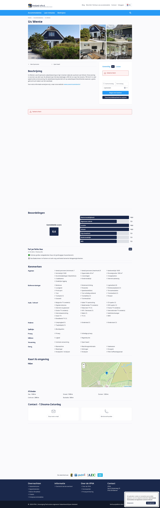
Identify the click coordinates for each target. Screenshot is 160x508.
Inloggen (121, 5)
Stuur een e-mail (53, 416)
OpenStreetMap (128, 386)
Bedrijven (62, 13)
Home (30, 18)
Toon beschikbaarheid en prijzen (115, 97)
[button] (107, 373)
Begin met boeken (115, 93)
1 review (118, 66)
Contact (114, 5)
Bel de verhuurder (106, 416)
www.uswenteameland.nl (72, 84)
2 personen (107, 88)
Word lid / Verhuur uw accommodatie (98, 5)
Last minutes (49, 13)
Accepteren (150, 503)
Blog (83, 5)
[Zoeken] (130, 13)
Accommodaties (34, 13)
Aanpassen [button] (130, 503)
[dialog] (141, 499)
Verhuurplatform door (121, 504)
